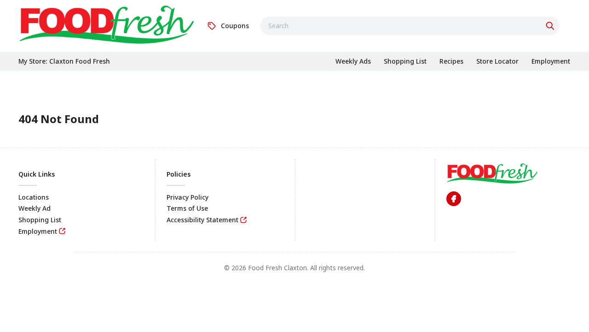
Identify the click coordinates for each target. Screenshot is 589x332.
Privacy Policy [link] (187, 197)
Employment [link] (37, 231)
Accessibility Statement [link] (202, 219)
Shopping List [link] (39, 219)
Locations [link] (33, 197)
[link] (107, 24)
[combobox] (410, 26)
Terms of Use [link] (187, 208)
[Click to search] (551, 25)
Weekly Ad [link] (34, 208)
